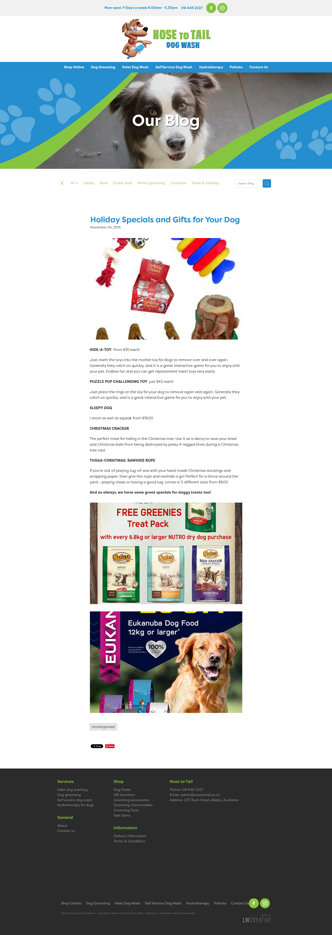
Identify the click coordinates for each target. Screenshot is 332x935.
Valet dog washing (72, 789)
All (73, 183)
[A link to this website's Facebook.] (211, 8)
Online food (122, 183)
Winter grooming (151, 183)
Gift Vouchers (124, 795)
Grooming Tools (126, 810)
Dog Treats (122, 789)
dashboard (151, 913)
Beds (104, 183)
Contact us (66, 830)
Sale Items (122, 815)
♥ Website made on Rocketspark (177, 913)
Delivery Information (130, 836)
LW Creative (88, 913)
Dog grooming (69, 795)
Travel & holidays (205, 183)
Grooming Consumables (133, 805)
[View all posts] (62, 183)
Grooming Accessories (131, 800)
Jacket (88, 183)
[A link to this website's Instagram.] (222, 8)
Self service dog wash (74, 800)
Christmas (178, 183)
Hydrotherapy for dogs (75, 805)
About (62, 825)
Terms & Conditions (129, 841)
